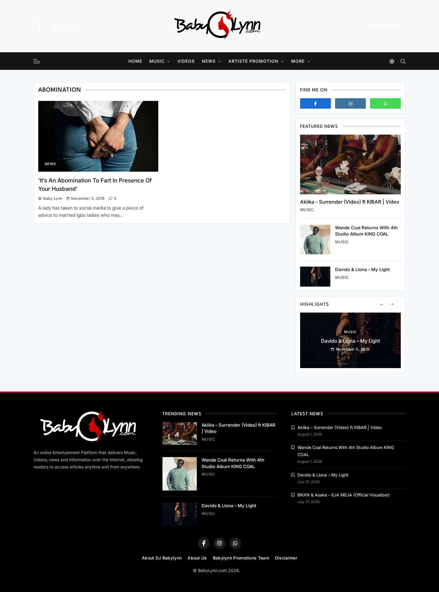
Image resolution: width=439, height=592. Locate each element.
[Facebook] (39, 26)
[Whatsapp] (385, 103)
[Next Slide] (393, 304)
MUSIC (157, 61)
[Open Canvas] (36, 61)
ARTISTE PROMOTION (253, 61)
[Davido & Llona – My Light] (315, 277)
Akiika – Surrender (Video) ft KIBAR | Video (349, 202)
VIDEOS (186, 61)
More (298, 61)
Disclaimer (286, 557)
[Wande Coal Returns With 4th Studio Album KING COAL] (315, 239)
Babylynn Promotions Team (241, 557)
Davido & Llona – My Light (362, 269)
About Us (197, 557)
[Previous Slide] (381, 304)
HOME (135, 61)
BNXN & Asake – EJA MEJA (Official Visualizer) (343, 494)
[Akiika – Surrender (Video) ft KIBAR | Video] (350, 164)
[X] (72, 26)
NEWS (209, 61)
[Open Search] (403, 61)
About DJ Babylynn (162, 557)
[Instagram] (55, 26)
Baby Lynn (52, 198)
